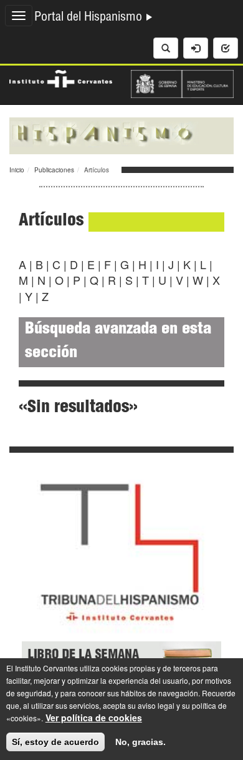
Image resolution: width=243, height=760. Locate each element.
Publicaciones (54, 169)
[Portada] (121, 134)
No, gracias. (140, 742)
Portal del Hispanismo (89, 18)
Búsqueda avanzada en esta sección (118, 342)
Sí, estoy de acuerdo (55, 742)
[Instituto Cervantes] (60, 77)
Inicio (16, 169)
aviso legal (156, 705)
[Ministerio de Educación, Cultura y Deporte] (182, 82)
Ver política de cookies (93, 717)
